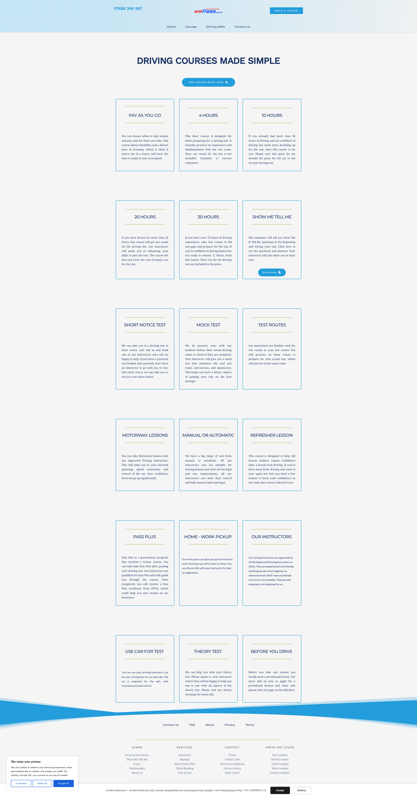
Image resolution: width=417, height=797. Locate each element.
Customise (21, 783)
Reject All (42, 783)
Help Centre (232, 773)
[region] (42, 773)
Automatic (184, 755)
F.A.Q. (137, 764)
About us (137, 773)
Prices (232, 755)
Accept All (63, 783)
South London (280, 764)
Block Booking (185, 768)
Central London (280, 773)
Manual (184, 759)
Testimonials (137, 768)
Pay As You (184, 773)
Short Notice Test (184, 764)
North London (280, 759)
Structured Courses (137, 755)
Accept (280, 790)
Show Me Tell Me (137, 759)
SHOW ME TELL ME (271, 216)
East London (280, 755)
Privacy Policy (232, 768)
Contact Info (232, 759)
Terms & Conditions (232, 764)
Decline (301, 790)
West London (280, 768)
